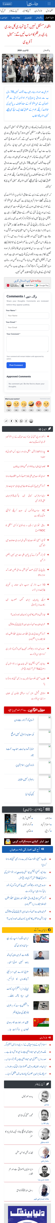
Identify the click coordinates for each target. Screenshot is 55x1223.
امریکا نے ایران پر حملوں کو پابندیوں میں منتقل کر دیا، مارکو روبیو (26, 1074)
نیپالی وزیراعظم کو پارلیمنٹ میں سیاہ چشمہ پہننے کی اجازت (18, 996)
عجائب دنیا (15, 17)
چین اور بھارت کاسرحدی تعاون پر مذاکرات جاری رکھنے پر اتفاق (18, 1029)
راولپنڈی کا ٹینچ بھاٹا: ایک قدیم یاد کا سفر (19, 1134)
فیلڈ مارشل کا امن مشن (24, 1152)
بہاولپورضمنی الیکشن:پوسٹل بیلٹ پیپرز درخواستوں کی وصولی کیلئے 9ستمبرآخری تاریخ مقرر (25, 875)
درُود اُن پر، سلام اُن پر (24, 765)
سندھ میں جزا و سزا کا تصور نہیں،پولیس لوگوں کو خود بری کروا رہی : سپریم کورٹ (26, 888)
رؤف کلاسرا (45, 1123)
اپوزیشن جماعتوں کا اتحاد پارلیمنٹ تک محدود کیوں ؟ (26, 918)
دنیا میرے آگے (40, 930)
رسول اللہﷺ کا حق (25, 1190)
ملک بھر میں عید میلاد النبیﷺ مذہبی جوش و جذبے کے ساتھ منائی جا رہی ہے (26, 1052)
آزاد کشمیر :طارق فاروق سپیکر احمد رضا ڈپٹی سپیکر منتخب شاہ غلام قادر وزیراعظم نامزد (25, 901)
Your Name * (11, 310)
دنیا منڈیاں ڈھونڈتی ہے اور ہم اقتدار (21, 1172)
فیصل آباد (26, 818)
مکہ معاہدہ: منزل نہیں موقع (22, 734)
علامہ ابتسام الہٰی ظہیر (41, 1199)
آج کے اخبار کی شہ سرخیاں (25, 849)
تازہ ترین (38, 10)
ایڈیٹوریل (28, 17)
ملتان (28, 831)
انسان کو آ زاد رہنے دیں (24, 720)
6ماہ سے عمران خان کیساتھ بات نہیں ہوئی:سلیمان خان (18, 962)
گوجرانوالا (27, 824)
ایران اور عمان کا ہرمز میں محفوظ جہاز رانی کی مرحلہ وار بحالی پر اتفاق (26, 1067)
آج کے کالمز (14, 10)
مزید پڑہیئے (43, 428)
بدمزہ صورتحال (27, 1096)
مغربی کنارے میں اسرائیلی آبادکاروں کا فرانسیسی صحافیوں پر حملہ (18, 979)
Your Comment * (13, 334)
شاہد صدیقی (44, 1142)
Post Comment (16, 365)
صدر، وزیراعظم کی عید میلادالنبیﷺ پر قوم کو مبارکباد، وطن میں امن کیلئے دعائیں (25, 1059)
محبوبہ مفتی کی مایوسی (25, 1115)
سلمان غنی (45, 1161)
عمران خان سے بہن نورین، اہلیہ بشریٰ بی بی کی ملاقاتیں (25, 911)
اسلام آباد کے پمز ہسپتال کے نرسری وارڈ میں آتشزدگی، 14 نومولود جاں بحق (25, 1045)
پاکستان (39, 17)
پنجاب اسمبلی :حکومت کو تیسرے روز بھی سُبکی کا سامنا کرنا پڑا (26, 861)
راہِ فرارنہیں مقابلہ (26, 779)
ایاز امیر (46, 1104)
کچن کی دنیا (29, 794)
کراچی (47, 831)
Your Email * (11, 322)
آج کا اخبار (26, 10)
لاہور (47, 818)
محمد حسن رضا (43, 1179)
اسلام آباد (45, 824)
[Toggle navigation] (49, 3)
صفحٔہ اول (49, 10)
